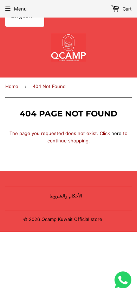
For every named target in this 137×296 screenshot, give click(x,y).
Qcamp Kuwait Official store (71, 219)
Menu (20, 9)
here (116, 133)
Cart (126, 9)
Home (11, 86)
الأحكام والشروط (66, 196)
